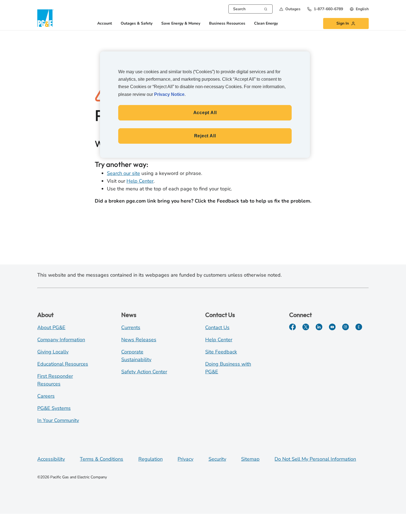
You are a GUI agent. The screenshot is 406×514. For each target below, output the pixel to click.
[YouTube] (332, 327)
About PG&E (51, 327)
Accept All (205, 112)
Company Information (61, 339)
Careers (46, 396)
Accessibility (51, 459)
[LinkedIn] (319, 327)
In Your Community (58, 420)
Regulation (150, 459)
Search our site (123, 173)
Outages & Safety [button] (136, 23)
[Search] (265, 8)
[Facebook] (292, 327)
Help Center (140, 181)
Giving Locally (52, 351)
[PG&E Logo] (45, 18)
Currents (130, 327)
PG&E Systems (54, 408)
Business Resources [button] (227, 23)
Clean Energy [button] (266, 23)
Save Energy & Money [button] (180, 23)
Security (217, 459)
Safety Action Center (144, 371)
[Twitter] (305, 327)
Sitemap (250, 459)
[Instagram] (345, 327)
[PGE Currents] (358, 327)
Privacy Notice (169, 94)
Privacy (185, 459)
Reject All (205, 135)
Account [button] (104, 23)
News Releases (138, 339)
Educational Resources (62, 364)
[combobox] (250, 9)
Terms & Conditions (101, 459)
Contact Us (217, 327)
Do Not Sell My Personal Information (315, 459)
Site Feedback (221, 351)
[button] (289, 9)
